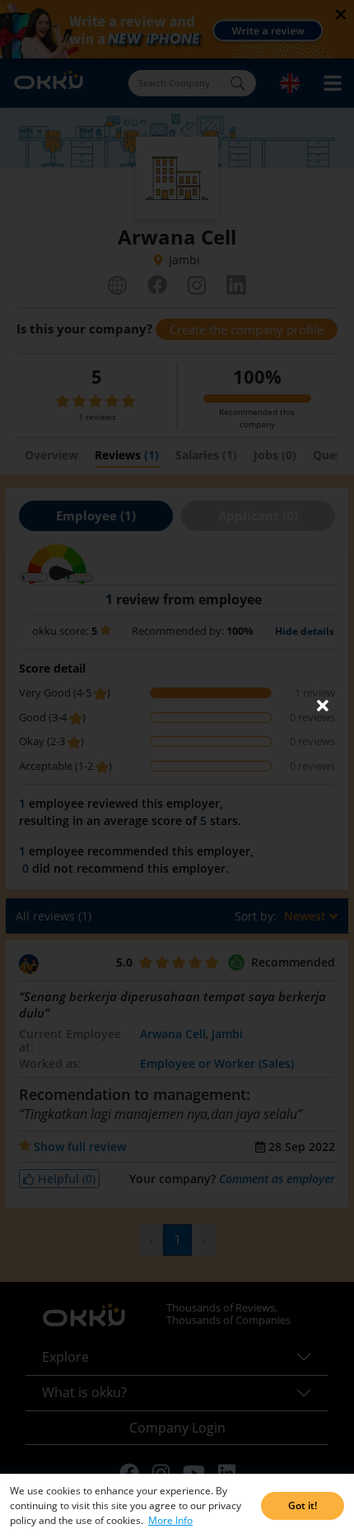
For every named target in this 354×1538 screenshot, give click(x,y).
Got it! (302, 1505)
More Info (170, 1520)
